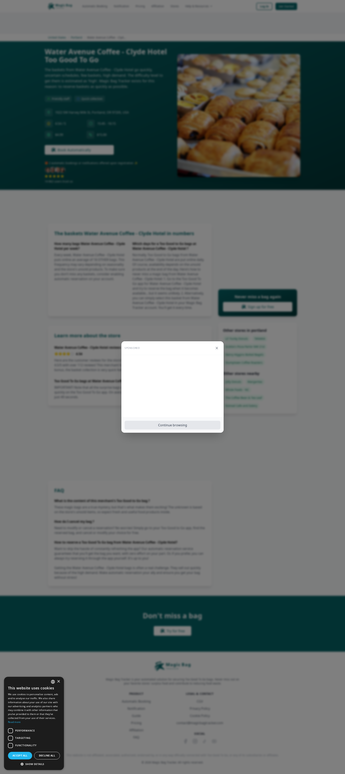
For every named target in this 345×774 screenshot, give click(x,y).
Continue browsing (172, 425)
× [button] (58, 681)
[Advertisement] (172, 386)
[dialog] (34, 723)
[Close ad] (216, 348)
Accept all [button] (20, 755)
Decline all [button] (47, 755)
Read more (14, 722)
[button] (34, 764)
